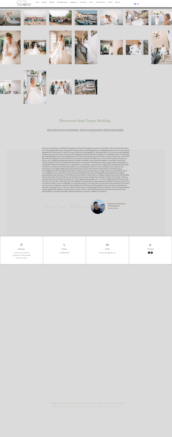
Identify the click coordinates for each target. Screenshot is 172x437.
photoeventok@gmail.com (107, 252)
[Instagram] (138, 4)
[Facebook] (135, 4)
